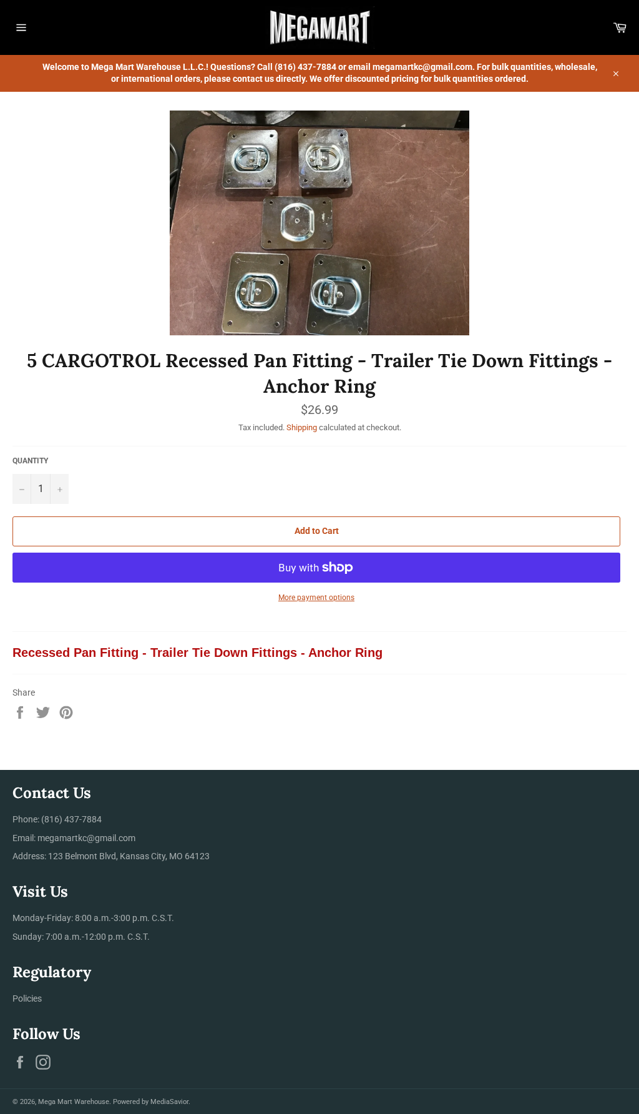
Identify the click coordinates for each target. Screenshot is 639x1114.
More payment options (316, 597)
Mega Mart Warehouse (73, 1102)
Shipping (301, 427)
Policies (27, 998)
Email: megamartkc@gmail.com (73, 838)
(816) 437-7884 (71, 819)
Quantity (30, 460)
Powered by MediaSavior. (151, 1102)
